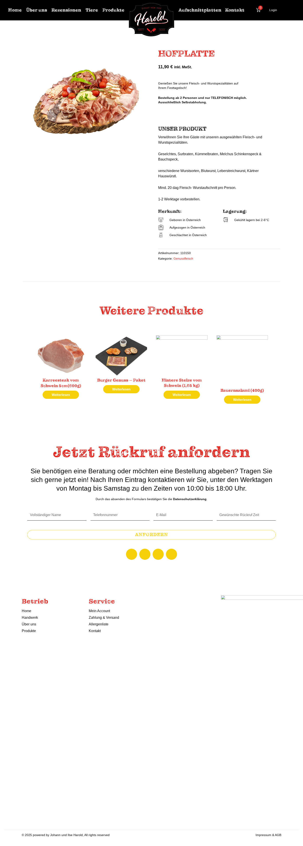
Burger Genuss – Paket (121, 380)
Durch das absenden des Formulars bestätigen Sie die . (151, 499)
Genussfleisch (183, 258)
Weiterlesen (61, 395)
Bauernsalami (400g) (242, 390)
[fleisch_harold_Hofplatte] (87, 100)
